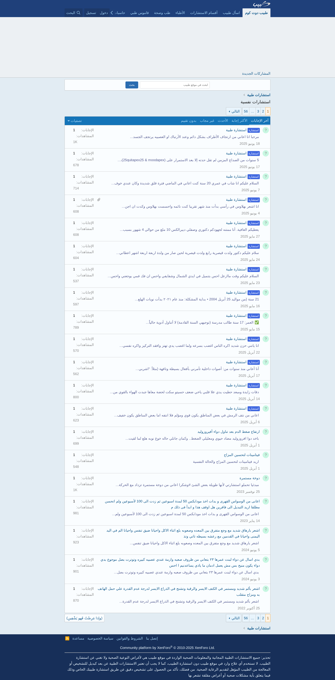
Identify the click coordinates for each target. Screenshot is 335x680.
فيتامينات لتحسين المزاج (242, 455)
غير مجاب (207, 120)
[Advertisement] (167, 43)
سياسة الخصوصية (100, 638)
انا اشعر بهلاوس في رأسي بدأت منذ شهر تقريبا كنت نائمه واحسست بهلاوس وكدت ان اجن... (190, 206)
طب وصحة (162, 13)
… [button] (252, 111)
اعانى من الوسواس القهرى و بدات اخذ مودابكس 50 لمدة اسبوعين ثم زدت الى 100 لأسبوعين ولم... (185, 514)
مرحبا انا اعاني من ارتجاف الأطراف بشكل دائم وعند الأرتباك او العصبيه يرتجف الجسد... (194, 137)
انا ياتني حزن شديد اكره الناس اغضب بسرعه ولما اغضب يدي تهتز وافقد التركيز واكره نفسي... (189, 346)
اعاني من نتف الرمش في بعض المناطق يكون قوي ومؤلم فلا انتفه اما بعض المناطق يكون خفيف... (186, 415)
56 (246, 111)
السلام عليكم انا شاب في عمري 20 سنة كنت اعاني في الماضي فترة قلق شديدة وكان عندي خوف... (185, 183)
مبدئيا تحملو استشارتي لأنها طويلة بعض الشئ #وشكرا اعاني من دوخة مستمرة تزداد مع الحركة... (187, 485)
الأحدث (223, 120)
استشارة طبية (236, 130)
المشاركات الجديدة (256, 73)
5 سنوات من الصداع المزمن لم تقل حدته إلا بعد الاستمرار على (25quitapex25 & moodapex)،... (188, 160)
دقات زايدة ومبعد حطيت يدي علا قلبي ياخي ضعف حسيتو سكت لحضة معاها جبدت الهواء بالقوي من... (184, 392)
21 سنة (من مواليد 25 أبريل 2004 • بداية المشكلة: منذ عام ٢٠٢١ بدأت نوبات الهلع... (197, 299)
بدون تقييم (188, 120)
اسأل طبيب (231, 13)
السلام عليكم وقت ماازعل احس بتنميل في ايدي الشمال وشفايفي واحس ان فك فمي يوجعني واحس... (183, 276)
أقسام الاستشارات (204, 13)
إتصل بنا (152, 638)
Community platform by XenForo (167, 648)
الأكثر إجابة (239, 120)
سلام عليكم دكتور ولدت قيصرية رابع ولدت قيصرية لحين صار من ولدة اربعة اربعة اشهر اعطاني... (187, 253)
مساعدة (78, 638)
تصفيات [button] (76, 121)
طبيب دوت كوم (256, 13)
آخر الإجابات (260, 120)
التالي (236, 111)
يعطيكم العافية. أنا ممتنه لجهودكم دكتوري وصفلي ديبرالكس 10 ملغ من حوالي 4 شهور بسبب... (189, 229)
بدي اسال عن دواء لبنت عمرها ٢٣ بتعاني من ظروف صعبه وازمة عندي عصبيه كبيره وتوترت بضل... (186, 572)
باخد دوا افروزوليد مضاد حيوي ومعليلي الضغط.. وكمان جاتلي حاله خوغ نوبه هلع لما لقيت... (192, 438)
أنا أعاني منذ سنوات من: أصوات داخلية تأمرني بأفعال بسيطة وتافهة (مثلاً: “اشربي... (197, 369)
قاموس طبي (139, 13)
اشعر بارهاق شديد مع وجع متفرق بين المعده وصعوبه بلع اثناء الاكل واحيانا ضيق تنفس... (194, 543)
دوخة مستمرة (250, 478)
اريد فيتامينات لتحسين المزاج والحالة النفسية (226, 462)
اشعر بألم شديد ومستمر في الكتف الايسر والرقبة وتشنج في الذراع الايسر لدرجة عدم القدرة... (189, 601)
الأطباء (180, 13)
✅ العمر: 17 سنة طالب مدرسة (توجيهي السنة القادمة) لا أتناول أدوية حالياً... (202, 322)
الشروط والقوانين (130, 638)
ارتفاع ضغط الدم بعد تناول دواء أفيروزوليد (229, 432)
